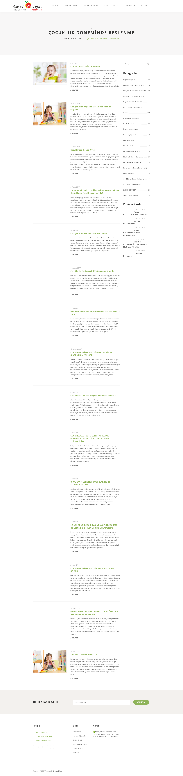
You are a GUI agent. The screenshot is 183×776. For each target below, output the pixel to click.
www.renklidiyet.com (43, 740)
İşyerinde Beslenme (130, 129)
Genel (80, 39)
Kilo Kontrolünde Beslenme (133, 157)
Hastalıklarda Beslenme (131, 124)
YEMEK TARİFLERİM (130, 195)
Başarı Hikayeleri (129, 80)
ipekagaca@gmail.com (44, 736)
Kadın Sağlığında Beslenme (132, 135)
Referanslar (130, 6)
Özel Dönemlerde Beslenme (133, 179)
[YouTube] (46, 747)
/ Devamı (74, 90)
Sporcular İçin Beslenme (132, 184)
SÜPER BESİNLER (129, 190)
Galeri (115, 6)
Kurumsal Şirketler (79, 736)
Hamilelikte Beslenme (131, 118)
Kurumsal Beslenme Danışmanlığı (135, 168)
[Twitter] (52, 747)
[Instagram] (35, 747)
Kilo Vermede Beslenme (132, 162)
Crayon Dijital (57, 771)
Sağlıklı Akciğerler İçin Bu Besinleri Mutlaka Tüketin (135, 244)
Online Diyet (77, 740)
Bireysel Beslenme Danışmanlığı (134, 91)
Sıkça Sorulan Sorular (80, 744)
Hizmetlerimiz (71, 6)
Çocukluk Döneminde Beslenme (134, 96)
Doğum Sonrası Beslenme (132, 102)
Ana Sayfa (69, 39)
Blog (106, 6)
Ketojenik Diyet (128, 140)
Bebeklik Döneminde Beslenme (134, 85)
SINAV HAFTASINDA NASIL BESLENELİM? (132, 233)
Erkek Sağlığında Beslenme (132, 107)
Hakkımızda (54, 6)
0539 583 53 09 (42, 732)
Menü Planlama (128, 173)
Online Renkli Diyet (91, 6)
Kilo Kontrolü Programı (131, 151)
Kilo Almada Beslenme (131, 146)
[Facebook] (40, 747)
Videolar (76, 752)
